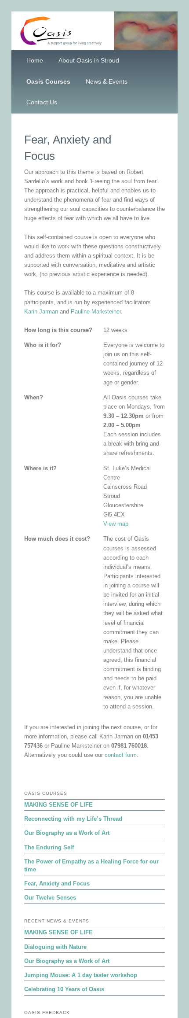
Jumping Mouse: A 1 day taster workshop (80, 975)
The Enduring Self (49, 847)
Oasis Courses (48, 81)
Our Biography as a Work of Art (66, 833)
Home (34, 60)
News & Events (106, 81)
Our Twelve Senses (50, 897)
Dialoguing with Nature (55, 947)
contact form (121, 755)
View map (115, 523)
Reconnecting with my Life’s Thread (73, 818)
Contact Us (41, 102)
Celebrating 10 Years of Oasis (64, 989)
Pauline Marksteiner (96, 311)
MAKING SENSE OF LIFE (58, 804)
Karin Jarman (41, 311)
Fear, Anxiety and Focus (57, 883)
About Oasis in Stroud (88, 60)
